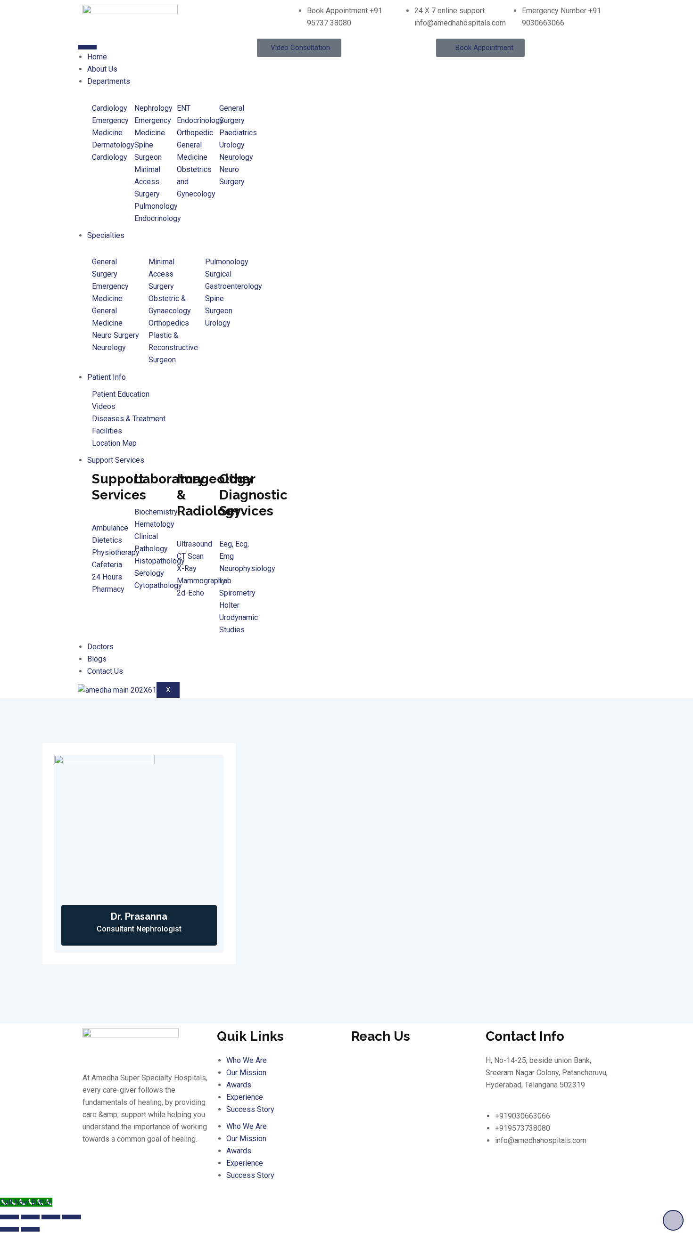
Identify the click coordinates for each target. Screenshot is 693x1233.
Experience (244, 1097)
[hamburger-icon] (87, 47)
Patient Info (106, 377)
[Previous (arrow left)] (9, 1229)
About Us (102, 69)
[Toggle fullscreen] (30, 1217)
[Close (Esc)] (71, 1217)
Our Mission (246, 1072)
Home (97, 56)
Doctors (100, 646)
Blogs (97, 658)
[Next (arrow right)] (30, 1229)
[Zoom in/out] (9, 1217)
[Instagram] (170, 1176)
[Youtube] (145, 1176)
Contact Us (105, 671)
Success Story (250, 1109)
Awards (238, 1084)
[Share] (50, 1217)
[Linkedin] (120, 1176)
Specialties (105, 235)
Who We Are (246, 1060)
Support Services (115, 460)
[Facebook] (94, 1176)
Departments (108, 81)
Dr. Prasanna (139, 916)
